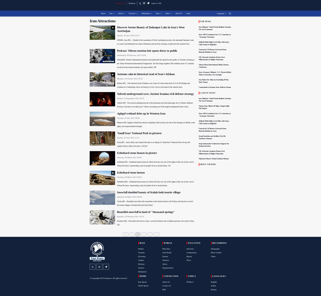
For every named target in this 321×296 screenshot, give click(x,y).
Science (141, 268)
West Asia (166, 249)
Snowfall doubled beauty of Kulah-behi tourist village (149, 192)
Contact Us (166, 286)
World (120, 13)
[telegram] (148, 3)
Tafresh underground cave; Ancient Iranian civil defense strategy (155, 93)
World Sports (143, 286)
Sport (158, 13)
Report (189, 256)
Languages (220, 13)
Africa (164, 264)
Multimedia (146, 13)
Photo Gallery (216, 253)
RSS (164, 290)
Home (103, 13)
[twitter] (140, 3)
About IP (178, 13)
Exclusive (132, 13)
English (214, 282)
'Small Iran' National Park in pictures (139, 133)
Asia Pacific (167, 253)
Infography (215, 249)
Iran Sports (142, 282)
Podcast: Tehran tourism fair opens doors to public (147, 50)
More (167, 13)
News (189, 260)
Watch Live (120, 3)
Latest (188, 13)
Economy (142, 256)
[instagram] (144, 3)
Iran (110, 13)
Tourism (141, 253)
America (165, 260)
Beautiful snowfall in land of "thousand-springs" (146, 212)
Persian (214, 290)
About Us (166, 282)
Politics (141, 249)
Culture (141, 260)
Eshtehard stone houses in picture (137, 153)
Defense (141, 264)
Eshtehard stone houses (131, 172)
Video (213, 256)
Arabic (213, 286)
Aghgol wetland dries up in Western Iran (141, 113)
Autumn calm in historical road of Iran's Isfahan (146, 74)
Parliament (142, 272)
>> (156, 234)
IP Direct (132, 3)
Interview (190, 249)
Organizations (167, 268)
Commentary (192, 253)
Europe (165, 256)
